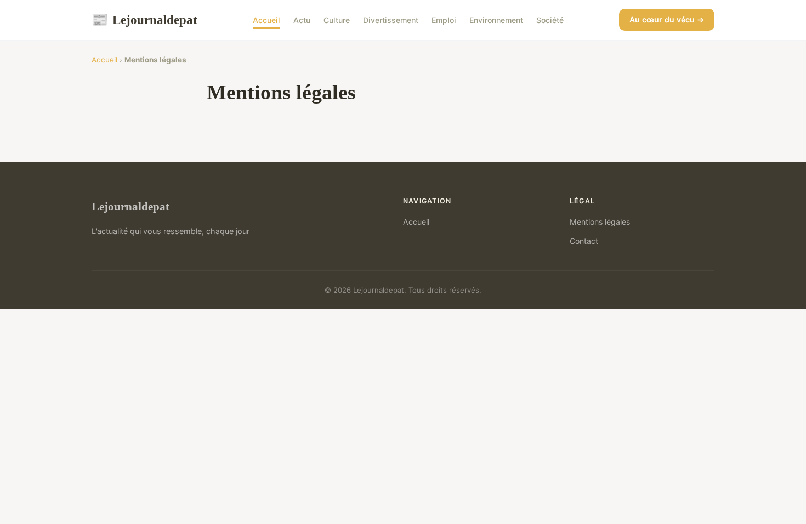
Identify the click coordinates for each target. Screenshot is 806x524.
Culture (336, 20)
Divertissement (390, 20)
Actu (301, 20)
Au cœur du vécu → (666, 19)
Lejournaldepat (144, 20)
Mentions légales (600, 221)
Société (550, 20)
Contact (584, 241)
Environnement (496, 20)
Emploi (444, 20)
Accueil (266, 20)
